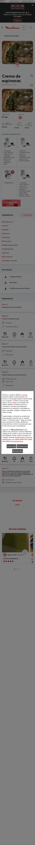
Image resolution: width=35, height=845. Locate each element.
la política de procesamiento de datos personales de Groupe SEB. (18, 458)
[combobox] (10, 413)
